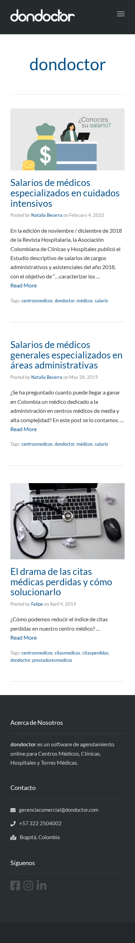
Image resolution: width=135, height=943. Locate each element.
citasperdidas (95, 653)
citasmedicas (67, 653)
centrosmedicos (37, 300)
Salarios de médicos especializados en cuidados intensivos (65, 192)
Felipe (37, 604)
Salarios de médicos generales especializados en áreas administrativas (66, 355)
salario (101, 300)
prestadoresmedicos (52, 660)
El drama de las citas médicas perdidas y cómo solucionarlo (61, 581)
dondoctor (64, 300)
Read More (23, 285)
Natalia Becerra (46, 215)
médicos (84, 300)
